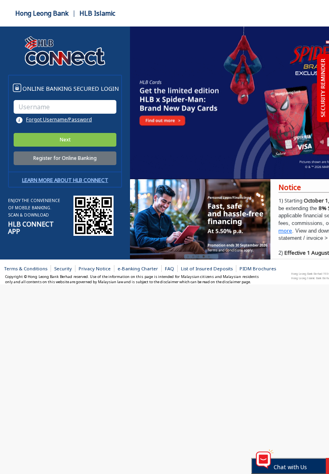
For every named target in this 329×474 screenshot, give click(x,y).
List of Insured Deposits (207, 269)
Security (63, 269)
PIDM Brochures (258, 269)
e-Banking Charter (138, 269)
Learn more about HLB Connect (65, 180)
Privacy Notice (95, 269)
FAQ (169, 269)
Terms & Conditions (25, 269)
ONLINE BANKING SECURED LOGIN (70, 88)
